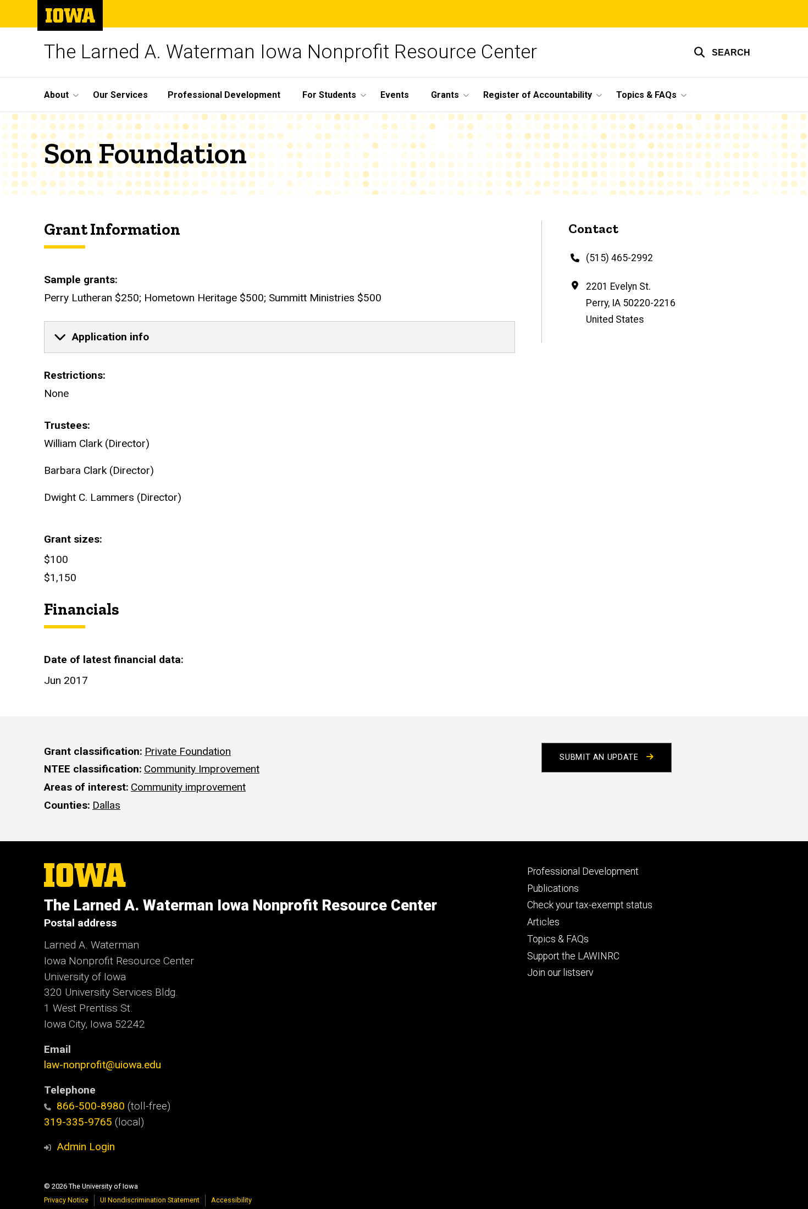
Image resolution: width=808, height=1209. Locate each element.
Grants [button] (445, 95)
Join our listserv (560, 972)
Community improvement (188, 787)
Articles (543, 922)
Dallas (106, 805)
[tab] (279, 337)
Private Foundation (188, 751)
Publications (553, 888)
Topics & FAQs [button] (646, 95)
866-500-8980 (91, 1106)
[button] (722, 52)
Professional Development (224, 95)
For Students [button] (329, 95)
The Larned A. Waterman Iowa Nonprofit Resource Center (290, 52)
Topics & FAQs (558, 939)
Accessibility (231, 1200)
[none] (279, 337)
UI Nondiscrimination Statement (150, 1200)
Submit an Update (600, 757)
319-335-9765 (78, 1122)
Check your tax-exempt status (589, 904)
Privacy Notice (66, 1200)
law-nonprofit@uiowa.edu (102, 1064)
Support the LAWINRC (573, 956)
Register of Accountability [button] (537, 95)
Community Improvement (201, 769)
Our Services (120, 95)
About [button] (56, 95)
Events (394, 95)
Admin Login (86, 1146)
